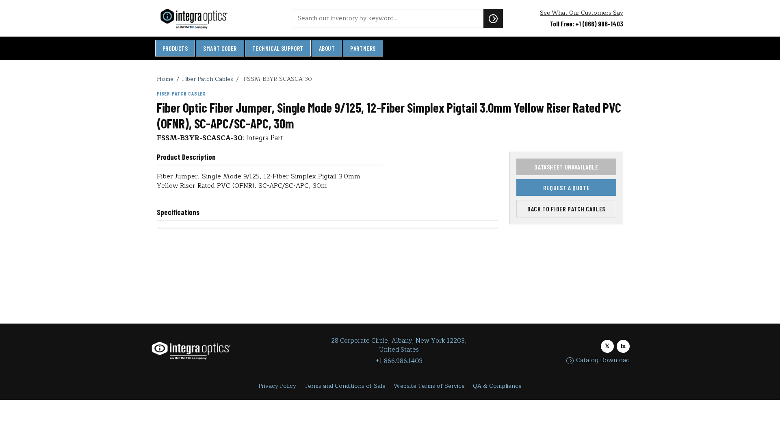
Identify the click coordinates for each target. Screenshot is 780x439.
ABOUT (327, 48)
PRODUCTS (175, 48)
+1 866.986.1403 (399, 361)
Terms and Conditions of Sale (345, 386)
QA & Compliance (497, 386)
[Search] (493, 18)
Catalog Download (603, 360)
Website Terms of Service (429, 386)
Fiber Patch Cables (207, 79)
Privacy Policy (277, 386)
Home (165, 79)
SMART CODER (220, 48)
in (623, 346)
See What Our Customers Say (581, 13)
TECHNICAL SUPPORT (277, 48)
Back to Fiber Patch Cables (566, 209)
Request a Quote (566, 187)
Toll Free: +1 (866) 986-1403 (586, 24)
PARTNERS (363, 48)
